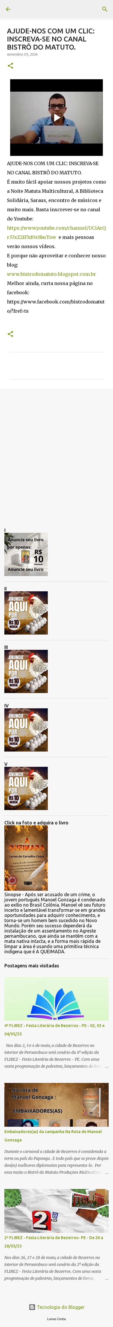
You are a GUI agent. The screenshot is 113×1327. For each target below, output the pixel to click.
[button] (10, 66)
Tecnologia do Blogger (60, 1307)
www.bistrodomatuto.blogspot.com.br (51, 274)
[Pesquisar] (104, 9)
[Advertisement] (56, 453)
